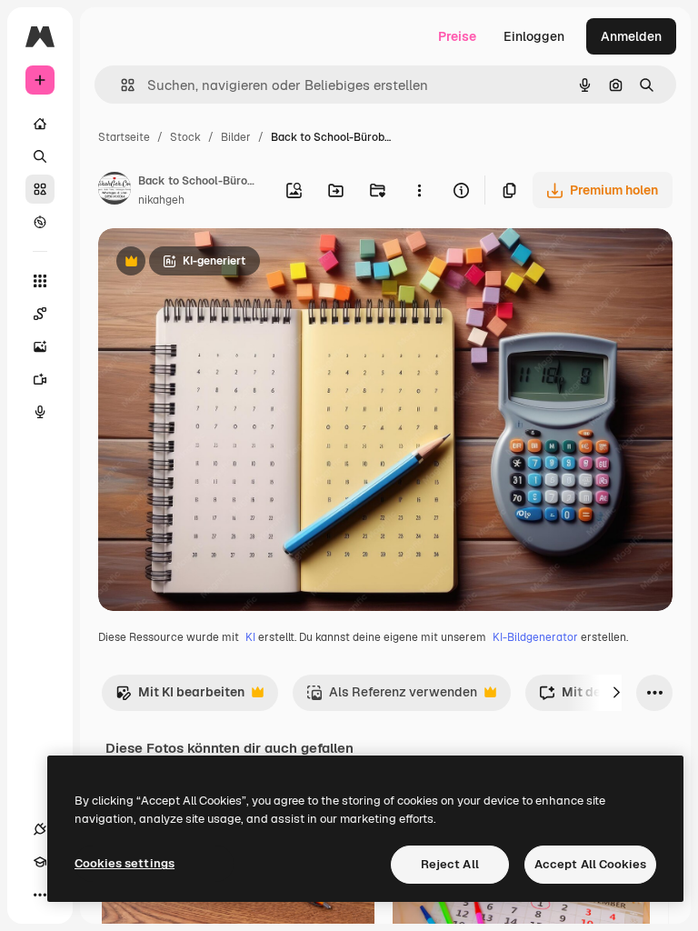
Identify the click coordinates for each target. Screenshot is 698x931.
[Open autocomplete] (120, 85)
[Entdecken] (40, 221)
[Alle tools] (40, 280)
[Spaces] (40, 313)
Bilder (236, 137)
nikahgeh (161, 200)
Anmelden (631, 36)
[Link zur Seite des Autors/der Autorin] (114, 191)
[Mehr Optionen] (419, 190)
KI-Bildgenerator (535, 637)
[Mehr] (40, 894)
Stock (185, 137)
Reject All (450, 864)
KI (250, 637)
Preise (457, 36)
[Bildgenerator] (40, 346)
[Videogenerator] (40, 379)
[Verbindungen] (40, 829)
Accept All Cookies (590, 864)
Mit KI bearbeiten (179, 697)
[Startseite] (40, 123)
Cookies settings (124, 863)
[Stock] (40, 189)
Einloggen (534, 36)
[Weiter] (616, 693)
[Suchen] (40, 156)
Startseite (124, 137)
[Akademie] (40, 861)
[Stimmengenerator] (40, 411)
